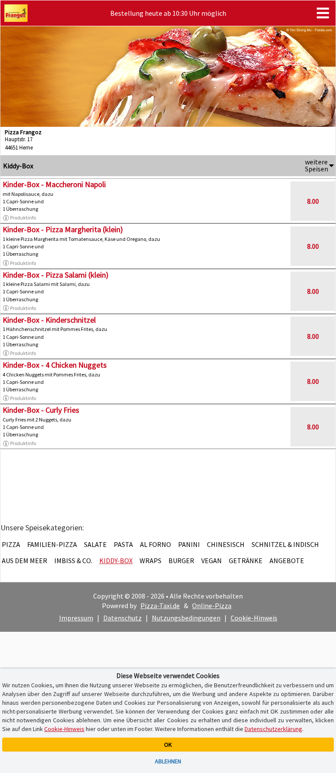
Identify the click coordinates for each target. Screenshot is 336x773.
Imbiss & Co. (73, 560)
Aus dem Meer (24, 560)
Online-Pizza (211, 605)
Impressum (76, 617)
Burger (181, 560)
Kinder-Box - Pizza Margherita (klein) (63, 229)
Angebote (287, 560)
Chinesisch (226, 544)
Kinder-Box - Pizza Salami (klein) (55, 275)
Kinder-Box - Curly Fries (41, 410)
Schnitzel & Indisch (285, 544)
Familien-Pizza (52, 544)
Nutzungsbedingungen (186, 617)
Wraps (150, 560)
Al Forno (155, 544)
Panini (189, 544)
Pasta (123, 544)
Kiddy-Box (116, 560)
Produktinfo (23, 217)
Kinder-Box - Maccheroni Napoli (54, 184)
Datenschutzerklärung (273, 729)
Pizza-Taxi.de (160, 605)
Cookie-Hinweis (254, 617)
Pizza (11, 544)
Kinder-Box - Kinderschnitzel (49, 320)
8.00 (313, 201)
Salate (95, 544)
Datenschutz (122, 617)
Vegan (211, 560)
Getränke (245, 560)
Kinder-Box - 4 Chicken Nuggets (55, 365)
